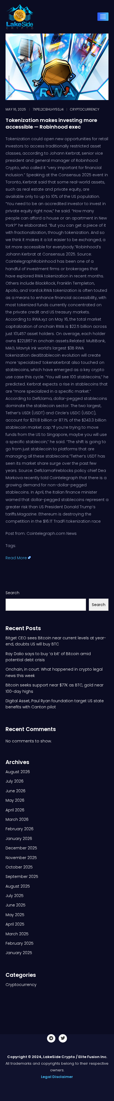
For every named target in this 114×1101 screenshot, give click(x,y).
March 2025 (17, 934)
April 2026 (15, 810)
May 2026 (15, 800)
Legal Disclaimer (57, 1076)
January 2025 (19, 953)
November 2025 (21, 857)
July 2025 (15, 895)
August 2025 (18, 886)
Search (12, 593)
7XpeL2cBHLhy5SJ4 (48, 109)
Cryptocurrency (84, 109)
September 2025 (22, 876)
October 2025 (19, 867)
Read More (16, 558)
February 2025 (19, 943)
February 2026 (19, 829)
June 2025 (15, 905)
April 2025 (15, 924)
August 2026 (18, 772)
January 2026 (19, 838)
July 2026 (15, 781)
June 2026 (15, 791)
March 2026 (17, 819)
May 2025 (15, 915)
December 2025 (21, 848)
